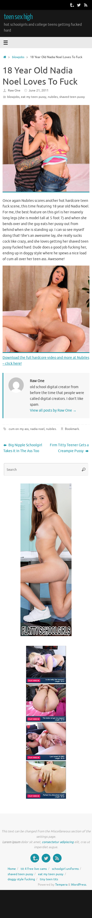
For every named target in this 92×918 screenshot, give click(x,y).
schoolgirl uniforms (65, 869)
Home (12, 869)
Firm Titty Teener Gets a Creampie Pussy (69, 448)
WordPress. (79, 885)
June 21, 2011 (39, 90)
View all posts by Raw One (53, 410)
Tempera (61, 885)
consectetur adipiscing (58, 842)
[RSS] (85, 4)
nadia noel (37, 429)
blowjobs (18, 57)
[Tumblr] (71, 4)
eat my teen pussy (33, 97)
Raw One (14, 90)
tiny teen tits (49, 879)
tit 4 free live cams (34, 869)
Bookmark (72, 429)
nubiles (53, 97)
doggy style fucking (21, 879)
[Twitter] (78, 4)
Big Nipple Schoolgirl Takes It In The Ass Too (22, 448)
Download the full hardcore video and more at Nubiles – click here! (46, 361)
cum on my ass (19, 429)
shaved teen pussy (72, 97)
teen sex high (18, 17)
